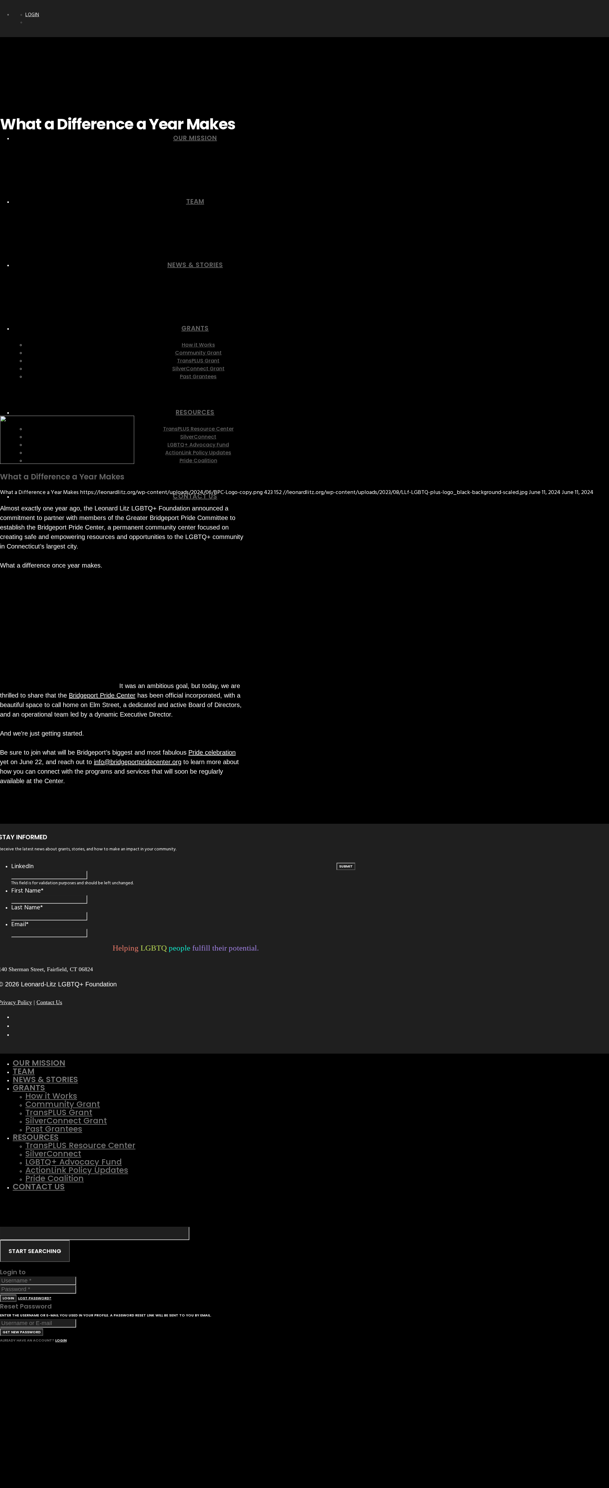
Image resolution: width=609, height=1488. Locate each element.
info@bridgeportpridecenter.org (137, 761)
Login (32, 15)
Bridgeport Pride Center (102, 695)
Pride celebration (212, 752)
